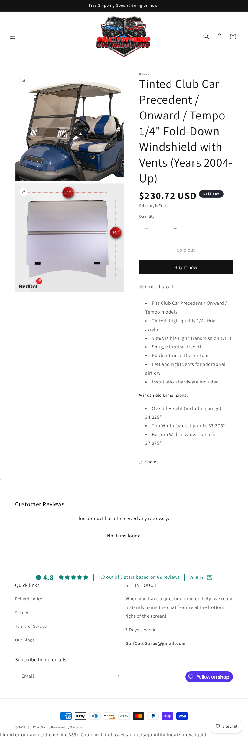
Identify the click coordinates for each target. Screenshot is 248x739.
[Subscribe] (117, 676)
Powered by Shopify (66, 727)
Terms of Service (31, 626)
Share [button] (150, 461)
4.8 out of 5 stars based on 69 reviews (139, 577)
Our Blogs (24, 640)
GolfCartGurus (39, 727)
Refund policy (28, 598)
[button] (12, 36)
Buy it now (186, 267)
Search (21, 612)
